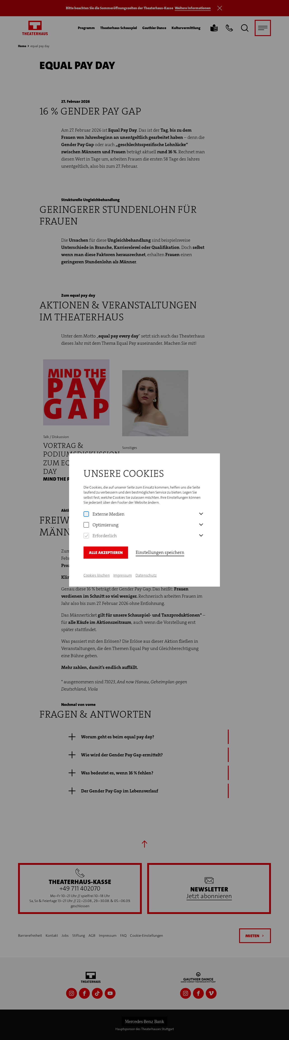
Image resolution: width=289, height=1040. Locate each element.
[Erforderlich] (86, 535)
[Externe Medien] (86, 514)
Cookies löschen (97, 575)
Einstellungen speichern (160, 552)
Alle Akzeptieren (106, 552)
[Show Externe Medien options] (200, 514)
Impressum (122, 575)
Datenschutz (146, 575)
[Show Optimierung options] (200, 524)
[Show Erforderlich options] (200, 535)
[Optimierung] (86, 525)
